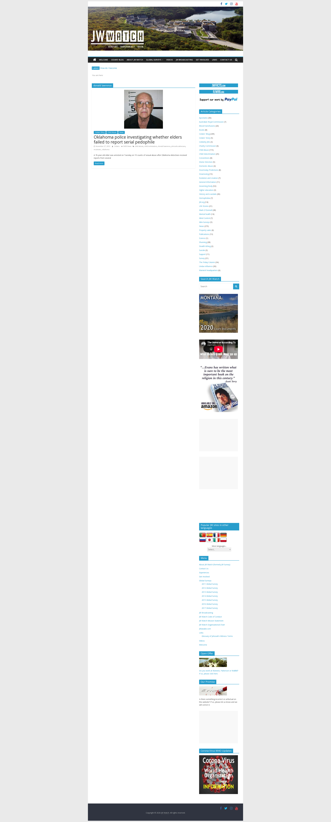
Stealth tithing (205, 246)
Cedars (117, 146)
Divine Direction (205, 162)
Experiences (204, 572)
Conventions (204, 158)
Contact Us (226, 59)
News (121, 132)
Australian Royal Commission (211, 122)
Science (202, 238)
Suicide (202, 250)
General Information (207, 182)
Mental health (205, 214)
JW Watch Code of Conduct (210, 616)
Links (214, 59)
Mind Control (204, 218)
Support (202, 254)
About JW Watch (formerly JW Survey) (214, 564)
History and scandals (207, 194)
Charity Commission (207, 146)
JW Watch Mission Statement (211, 620)
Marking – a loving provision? (114, 68)
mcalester (97, 149)
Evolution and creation (208, 178)
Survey (202, 258)
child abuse (139, 146)
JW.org (202, 202)
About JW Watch (135, 59)
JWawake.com (205, 628)
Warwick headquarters (208, 270)
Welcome (103, 59)
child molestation (150, 146)
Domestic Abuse (206, 166)
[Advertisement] (218, 435)
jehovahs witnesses (178, 146)
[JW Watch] (165, 7)
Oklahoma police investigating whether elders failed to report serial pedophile (138, 139)
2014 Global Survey (210, 596)
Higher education (206, 190)
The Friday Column (207, 262)
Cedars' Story (204, 138)
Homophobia (204, 198)
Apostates (203, 118)
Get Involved (202, 59)
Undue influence (206, 266)
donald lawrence (164, 146)
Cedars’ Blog (117, 59)
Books (202, 130)
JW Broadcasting (184, 59)
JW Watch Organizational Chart (212, 624)
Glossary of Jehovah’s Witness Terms (217, 636)
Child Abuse (112, 132)
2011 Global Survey (210, 584)
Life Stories (204, 206)
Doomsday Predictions (208, 170)
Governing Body (206, 186)
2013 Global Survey (210, 592)
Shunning (203, 242)
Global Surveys (153, 59)
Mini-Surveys (204, 222)
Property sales (205, 230)
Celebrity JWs (204, 142)
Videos (169, 59)
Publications (204, 234)
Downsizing (204, 174)
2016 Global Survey (210, 604)
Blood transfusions (207, 126)
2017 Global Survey (210, 608)
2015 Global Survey (210, 600)
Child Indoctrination (207, 154)
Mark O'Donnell (205, 210)
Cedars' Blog (99, 132)
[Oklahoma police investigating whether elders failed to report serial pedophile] (143, 91)
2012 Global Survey (210, 588)
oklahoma (105, 149)
